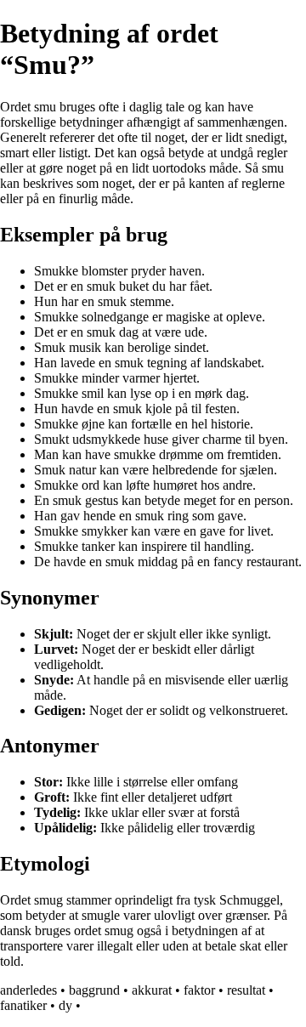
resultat (246, 990)
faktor (199, 990)
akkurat (152, 990)
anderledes (28, 990)
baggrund (94, 990)
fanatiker (23, 1005)
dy (65, 1005)
